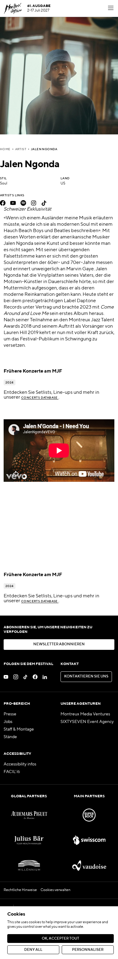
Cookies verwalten (55, 890)
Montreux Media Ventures (85, 714)
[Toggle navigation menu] (110, 8)
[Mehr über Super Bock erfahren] (89, 815)
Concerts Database (39, 397)
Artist (20, 149)
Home (5, 149)
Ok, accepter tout (60, 938)
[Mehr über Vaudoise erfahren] (89, 865)
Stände (10, 737)
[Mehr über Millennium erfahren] (29, 865)
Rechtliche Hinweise (20, 890)
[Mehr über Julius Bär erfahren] (29, 840)
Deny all (33, 950)
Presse (10, 714)
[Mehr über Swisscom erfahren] (89, 840)
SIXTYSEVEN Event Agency (87, 722)
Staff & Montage (19, 729)
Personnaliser (87, 950)
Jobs (8, 722)
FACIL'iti (12, 772)
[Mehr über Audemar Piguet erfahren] (29, 815)
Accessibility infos (20, 764)
